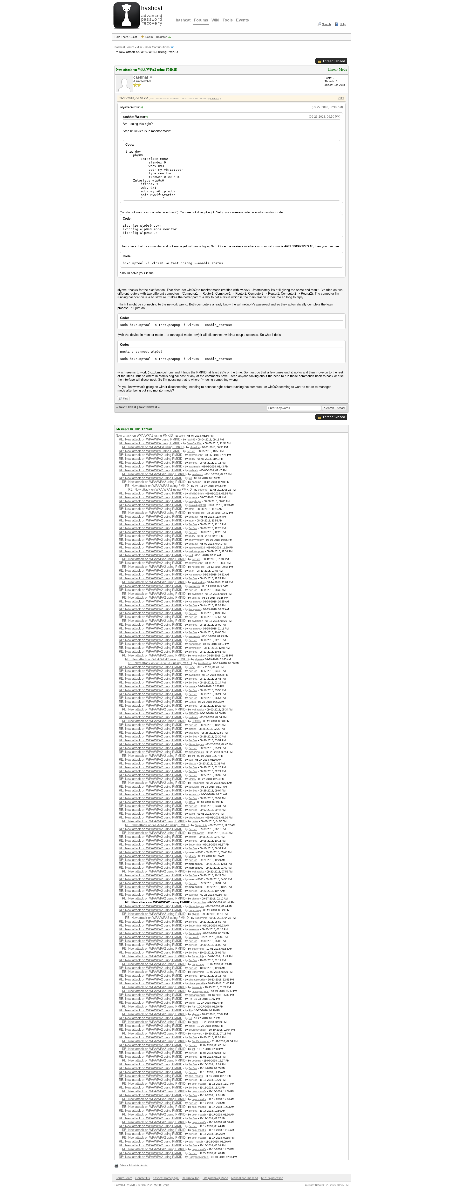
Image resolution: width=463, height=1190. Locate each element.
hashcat (183, 20)
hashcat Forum (124, 47)
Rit (190, 998)
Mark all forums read (244, 1178)
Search (326, 24)
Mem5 (192, 779)
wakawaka (198, 709)
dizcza (192, 728)
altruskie (195, 447)
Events (242, 20)
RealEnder (198, 782)
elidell (192, 1002)
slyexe (199, 659)
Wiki (215, 20)
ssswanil (194, 786)
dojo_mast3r (196, 1076)
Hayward (197, 1033)
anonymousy (196, 539)
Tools (228, 20)
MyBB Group (161, 1184)
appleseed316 (197, 547)
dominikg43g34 (197, 505)
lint (190, 478)
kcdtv (192, 458)
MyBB (132, 1184)
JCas (192, 802)
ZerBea (191, 451)
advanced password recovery (150, 15)
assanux (194, 794)
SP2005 (193, 713)
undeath (193, 470)
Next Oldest (127, 407)
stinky (192, 686)
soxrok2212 (196, 454)
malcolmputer (196, 551)
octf (191, 555)
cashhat (140, 77)
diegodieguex (196, 744)
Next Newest (148, 407)
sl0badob (194, 732)
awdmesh (194, 466)
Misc (139, 47)
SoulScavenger (197, 1029)
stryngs (193, 497)
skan (191, 570)
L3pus (192, 701)
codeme (196, 481)
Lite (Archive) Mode (215, 1178)
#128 (341, 98)
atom (182, 435)
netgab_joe (195, 501)
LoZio (192, 667)
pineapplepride (197, 979)
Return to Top (190, 1178)
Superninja (201, 825)
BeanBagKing (194, 443)
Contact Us (142, 1178)
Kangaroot (195, 574)
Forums (201, 20)
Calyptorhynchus (199, 1157)
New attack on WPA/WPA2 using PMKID (144, 435)
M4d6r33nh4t (196, 493)
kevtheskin (198, 582)
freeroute (194, 929)
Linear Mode (337, 69)
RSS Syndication (272, 1178)
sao (191, 759)
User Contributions (157, 47)
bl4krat (196, 597)
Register (161, 36)
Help (343, 24)
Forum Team (124, 1178)
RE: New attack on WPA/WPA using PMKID (149, 439)
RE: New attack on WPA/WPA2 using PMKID (150, 455)
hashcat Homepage (166, 1178)
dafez (192, 813)
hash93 (191, 439)
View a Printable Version (134, 1165)
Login (149, 36)
